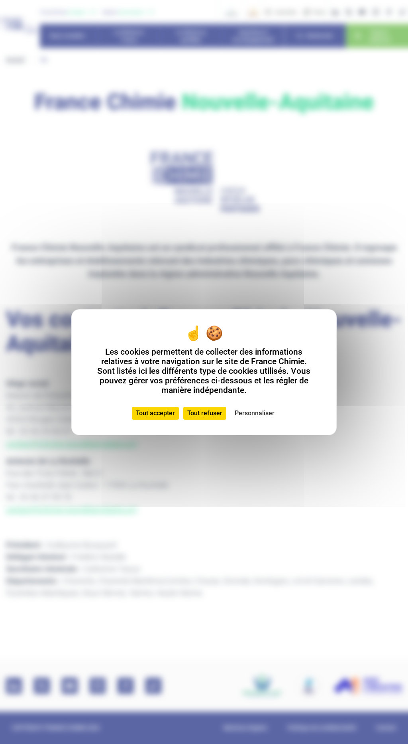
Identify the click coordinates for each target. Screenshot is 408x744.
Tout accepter (155, 413)
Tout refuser (204, 413)
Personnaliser (255, 413)
